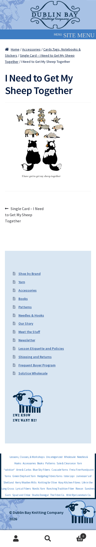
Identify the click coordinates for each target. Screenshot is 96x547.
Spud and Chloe (21, 495)
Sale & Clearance (66, 463)
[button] (58, 34)
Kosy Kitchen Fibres (69, 482)
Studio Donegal (40, 495)
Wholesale (70, 457)
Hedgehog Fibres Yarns (49, 476)
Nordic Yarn (38, 488)
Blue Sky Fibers (41, 469)
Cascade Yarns (59, 469)
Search (48, 538)
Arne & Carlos (23, 469)
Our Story (25, 323)
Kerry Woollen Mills (25, 482)
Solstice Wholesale (33, 373)
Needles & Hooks (31, 315)
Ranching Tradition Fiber (60, 488)
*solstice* (9, 469)
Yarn (21, 282)
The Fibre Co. (57, 495)
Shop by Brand (29, 273)
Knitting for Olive (47, 482)
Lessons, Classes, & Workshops (27, 457)
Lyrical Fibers (23, 488)
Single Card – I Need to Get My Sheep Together (24, 214)
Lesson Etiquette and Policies (41, 348)
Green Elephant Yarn (24, 476)
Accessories (31, 49)
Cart (74, 534)
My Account (16, 538)
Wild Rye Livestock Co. (78, 495)
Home (15, 49)
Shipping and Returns (35, 357)
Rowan (79, 488)
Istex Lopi (69, 476)
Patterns (25, 307)
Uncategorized (54, 457)
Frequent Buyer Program (37, 365)
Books (23, 298)
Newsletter (26, 340)
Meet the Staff (29, 332)
